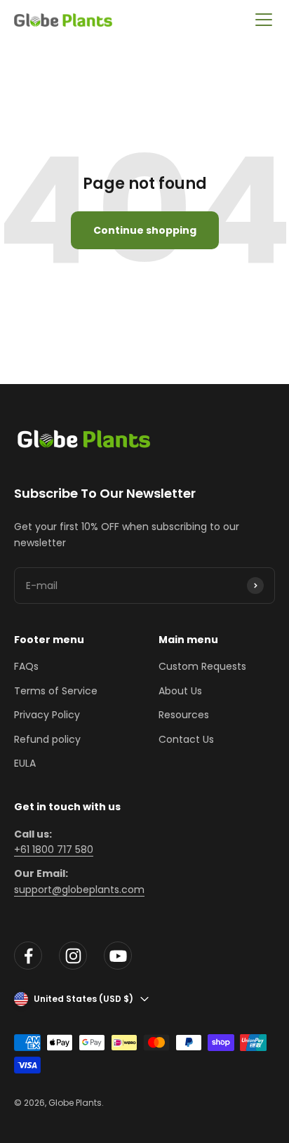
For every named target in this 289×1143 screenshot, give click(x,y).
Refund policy (47, 739)
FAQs (26, 666)
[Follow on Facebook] (28, 955)
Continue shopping (144, 230)
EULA (25, 763)
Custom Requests (202, 666)
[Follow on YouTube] (118, 955)
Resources (184, 715)
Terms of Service (56, 691)
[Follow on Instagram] (73, 955)
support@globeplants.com (79, 890)
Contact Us (186, 739)
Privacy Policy (47, 715)
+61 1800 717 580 (53, 850)
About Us (180, 691)
